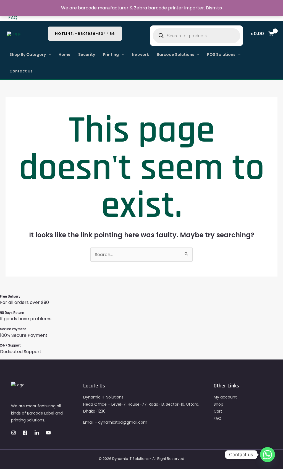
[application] (48, 54)
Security (86, 54)
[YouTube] (48, 432)
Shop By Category (27, 54)
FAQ (12, 17)
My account (225, 397)
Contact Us (21, 71)
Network (140, 54)
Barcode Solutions (175, 54)
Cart (218, 411)
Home (64, 54)
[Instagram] (13, 432)
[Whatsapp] (267, 454)
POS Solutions (221, 54)
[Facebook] (25, 432)
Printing (111, 54)
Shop (218, 404)
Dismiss (214, 8)
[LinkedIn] (36, 432)
